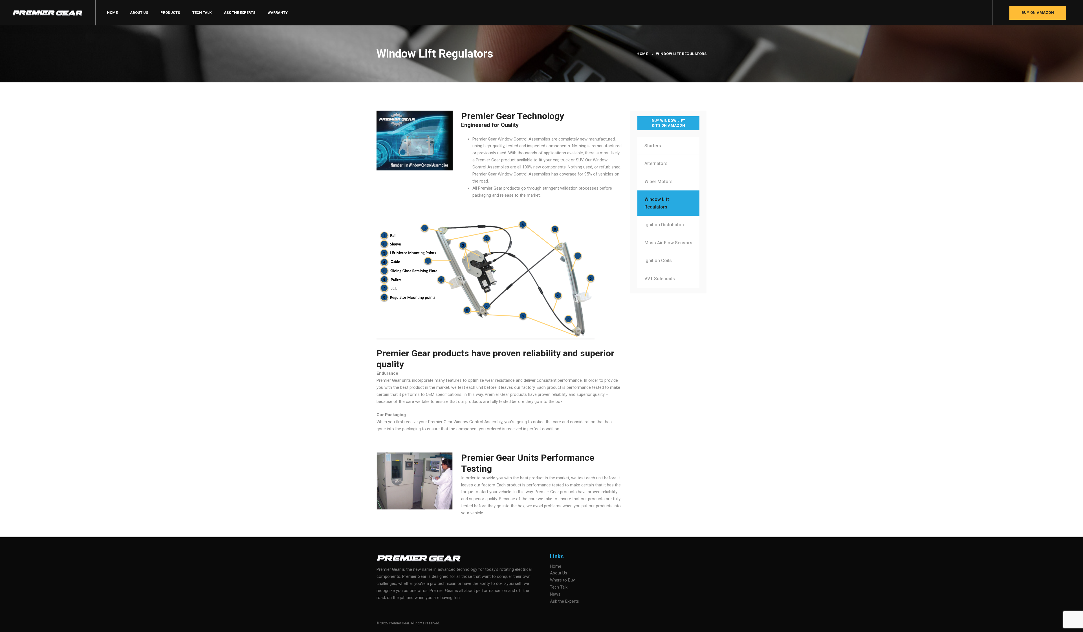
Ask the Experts (564, 601)
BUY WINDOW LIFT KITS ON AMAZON (668, 123)
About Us (558, 573)
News (555, 594)
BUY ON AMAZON (1038, 12)
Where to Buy (562, 580)
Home (642, 54)
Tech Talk (558, 587)
